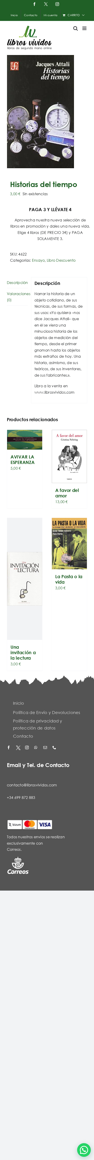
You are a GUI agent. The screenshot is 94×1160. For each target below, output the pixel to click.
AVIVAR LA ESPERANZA (22, 459)
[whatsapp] (36, 748)
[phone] (54, 748)
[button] (84, 1150)
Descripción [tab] (17, 282)
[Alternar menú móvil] (84, 28)
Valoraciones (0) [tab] (17, 296)
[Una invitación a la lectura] (24, 579)
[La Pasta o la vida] (69, 543)
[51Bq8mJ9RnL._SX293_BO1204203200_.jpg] (47, 111)
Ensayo (38, 260)
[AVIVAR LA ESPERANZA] (24, 440)
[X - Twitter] (18, 748)
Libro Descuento (61, 260)
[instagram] (27, 748)
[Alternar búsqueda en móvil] (75, 28)
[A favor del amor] (69, 456)
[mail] (45, 748)
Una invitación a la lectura (23, 652)
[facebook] (9, 748)
